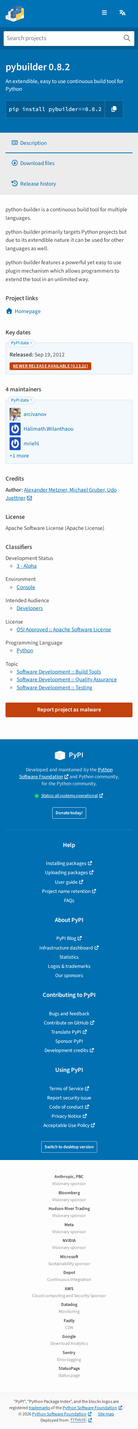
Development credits (66, 1050)
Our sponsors (69, 975)
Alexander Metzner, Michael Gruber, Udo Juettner (61, 494)
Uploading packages (66, 872)
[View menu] (104, 13)
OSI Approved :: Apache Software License (64, 629)
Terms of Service (66, 1088)
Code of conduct (66, 1106)
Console (26, 587)
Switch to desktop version (69, 1147)
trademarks (39, 1408)
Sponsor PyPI (69, 1041)
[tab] (69, 143)
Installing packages (66, 863)
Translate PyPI (66, 1031)
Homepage (28, 311)
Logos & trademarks (69, 966)
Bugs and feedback (69, 1013)
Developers (30, 608)
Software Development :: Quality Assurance (67, 679)
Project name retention (66, 891)
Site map (106, 1414)
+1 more (19, 456)
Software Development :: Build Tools (59, 672)
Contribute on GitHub (66, 1022)
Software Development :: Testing (54, 687)
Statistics (69, 957)
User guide (66, 882)
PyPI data (20, 343)
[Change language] (122, 13)
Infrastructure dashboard (66, 947)
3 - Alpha (27, 566)
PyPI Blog (66, 938)
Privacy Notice (66, 1116)
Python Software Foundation (66, 773)
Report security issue (69, 1097)
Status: (69, 796)
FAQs (69, 900)
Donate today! (69, 813)
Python (25, 650)
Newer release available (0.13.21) (50, 366)
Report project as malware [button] (69, 709)
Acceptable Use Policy (66, 1125)
